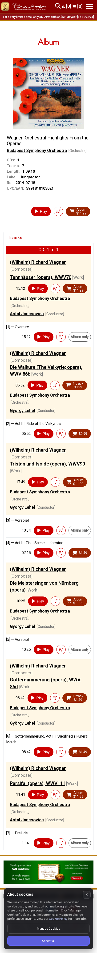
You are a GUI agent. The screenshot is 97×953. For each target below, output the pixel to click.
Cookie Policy (58, 918)
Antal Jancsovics (27, 313)
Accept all (48, 941)
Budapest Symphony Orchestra (37, 150)
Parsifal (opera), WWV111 (37, 783)
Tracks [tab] (15, 237)
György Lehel (22, 410)
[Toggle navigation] (89, 6)
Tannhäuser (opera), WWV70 (40, 277)
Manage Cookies (48, 928)
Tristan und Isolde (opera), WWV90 (47, 464)
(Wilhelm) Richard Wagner (38, 262)
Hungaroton (30, 177)
